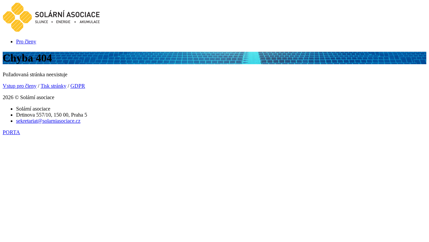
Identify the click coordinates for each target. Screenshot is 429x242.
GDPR (77, 86)
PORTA (11, 132)
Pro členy (26, 41)
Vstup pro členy (20, 86)
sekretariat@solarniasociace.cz (48, 121)
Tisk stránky (53, 86)
